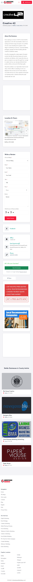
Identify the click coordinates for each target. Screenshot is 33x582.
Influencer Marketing (5, 544)
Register (2, 505)
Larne (6, 441)
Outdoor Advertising (5, 534)
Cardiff (2, 568)
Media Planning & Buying (6, 526)
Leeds (18, 565)
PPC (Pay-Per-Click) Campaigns (8, 539)
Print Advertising (4, 528)
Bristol (2, 566)
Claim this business (16, 268)
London (18, 573)
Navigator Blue (7, 415)
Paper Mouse (6, 463)
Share (10, 278)
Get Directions (14, 243)
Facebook (12, 228)
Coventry (3, 571)
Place (6, 187)
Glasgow (19, 560)
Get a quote (3, 497)
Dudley (18, 555)
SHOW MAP (16, 128)
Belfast (14, 25)
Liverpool (19, 570)
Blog (2, 502)
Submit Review (10, 218)
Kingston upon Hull (21, 562)
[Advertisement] (16, 98)
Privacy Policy (4, 510)
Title (6, 179)
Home (2, 492)
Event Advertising (4, 546)
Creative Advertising (5, 523)
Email (6, 172)
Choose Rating (8, 157)
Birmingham (3, 558)
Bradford (3, 563)
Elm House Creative (8, 391)
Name (6, 165)
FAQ (2, 507)
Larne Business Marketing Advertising (13, 439)
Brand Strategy (4, 521)
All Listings (3, 494)
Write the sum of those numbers (12, 209)
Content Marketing (5, 541)
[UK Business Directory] (16, 319)
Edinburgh (19, 557)
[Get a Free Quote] (16, 293)
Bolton (2, 561)
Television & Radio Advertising (7, 531)
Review (6, 194)
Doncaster (3, 573)
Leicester (19, 567)
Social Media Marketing (6, 536)
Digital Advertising (5, 518)
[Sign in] (19, 2)
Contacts (3, 499)
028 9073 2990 (14, 255)
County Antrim (19, 25)
